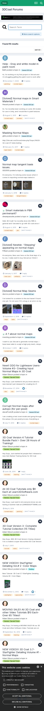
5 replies (26, 81)
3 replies (24, 115)
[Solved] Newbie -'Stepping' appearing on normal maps (18, 246)
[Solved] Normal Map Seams (19, 290)
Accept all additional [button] (22, 696)
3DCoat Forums (12, 9)
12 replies (27, 316)
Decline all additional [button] (22, 702)
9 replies (24, 193)
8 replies (24, 348)
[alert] (22, 687)
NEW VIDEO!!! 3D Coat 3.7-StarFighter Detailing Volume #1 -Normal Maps (21, 652)
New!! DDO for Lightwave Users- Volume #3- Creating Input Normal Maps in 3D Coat (21, 368)
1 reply (24, 273)
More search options (31, 34)
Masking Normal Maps (15, 132)
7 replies (26, 147)
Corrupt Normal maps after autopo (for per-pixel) (18, 407)
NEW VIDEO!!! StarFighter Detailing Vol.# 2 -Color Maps (19, 564)
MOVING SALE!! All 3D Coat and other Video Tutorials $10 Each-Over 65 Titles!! (21, 612)
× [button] (41, 667)
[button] (22, 707)
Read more (31, 676)
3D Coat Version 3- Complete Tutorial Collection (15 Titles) (19, 527)
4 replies (22, 423)
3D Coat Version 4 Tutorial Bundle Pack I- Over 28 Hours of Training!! (21, 440)
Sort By (38, 50)
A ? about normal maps (18, 333)
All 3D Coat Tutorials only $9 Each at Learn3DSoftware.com (20, 490)
